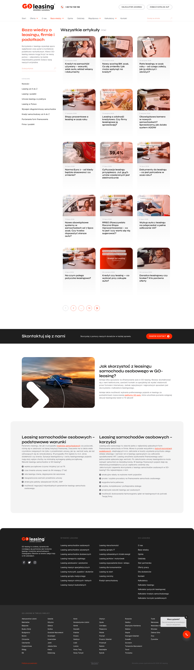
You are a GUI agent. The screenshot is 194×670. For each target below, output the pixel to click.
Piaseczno (103, 629)
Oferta (32, 18)
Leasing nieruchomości (109, 545)
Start (24, 18)
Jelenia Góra (52, 646)
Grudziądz (51, 636)
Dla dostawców (144, 572)
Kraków (76, 632)
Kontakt (123, 18)
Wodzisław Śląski (157, 626)
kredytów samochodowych (68, 446)
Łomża (75, 646)
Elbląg (24, 649)
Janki (50, 643)
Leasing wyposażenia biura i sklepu (114, 563)
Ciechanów (26, 643)
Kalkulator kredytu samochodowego (153, 594)
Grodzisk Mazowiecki (55, 632)
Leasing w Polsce (29, 104)
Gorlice (50, 629)
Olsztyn (102, 619)
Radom (101, 646)
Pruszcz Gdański (105, 639)
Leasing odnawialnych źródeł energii (114, 554)
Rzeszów (128, 619)
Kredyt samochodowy (108, 580)
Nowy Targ (77, 649)
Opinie (70, 18)
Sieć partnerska (144, 563)
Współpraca (93, 18)
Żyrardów (154, 639)
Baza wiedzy (56, 18)
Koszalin (76, 629)
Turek (153, 619)
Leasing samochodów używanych (75, 550)
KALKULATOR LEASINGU (132, 7)
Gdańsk (50, 619)
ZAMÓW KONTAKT (157, 336)
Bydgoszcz (26, 632)
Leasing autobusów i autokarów (74, 563)
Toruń (127, 649)
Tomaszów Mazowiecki (133, 646)
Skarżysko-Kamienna (133, 626)
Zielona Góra (155, 632)
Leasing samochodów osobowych (75, 545)
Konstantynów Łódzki (81, 622)
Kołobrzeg (51, 653)
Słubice (127, 629)
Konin (75, 619)
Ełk (23, 653)
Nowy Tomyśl (78, 653)
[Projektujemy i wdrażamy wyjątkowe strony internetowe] (94, 663)
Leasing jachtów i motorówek (111, 558)
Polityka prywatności (29, 663)
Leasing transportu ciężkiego (73, 558)
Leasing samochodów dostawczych (76, 554)
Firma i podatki (28, 124)
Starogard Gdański (132, 636)
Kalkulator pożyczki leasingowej (151, 589)
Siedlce (127, 622)
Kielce (50, 649)
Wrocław (154, 629)
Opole (101, 622)
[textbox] (28, 68)
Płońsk (101, 632)
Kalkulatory (109, 18)
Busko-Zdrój (26, 629)
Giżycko (51, 622)
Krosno (75, 636)
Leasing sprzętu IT (107, 550)
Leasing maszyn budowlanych (73, 585)
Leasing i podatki (29, 94)
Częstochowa (27, 646)
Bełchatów (25, 622)
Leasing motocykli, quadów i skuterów (77, 572)
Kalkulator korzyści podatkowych (152, 598)
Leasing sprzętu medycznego (73, 576)
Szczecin (128, 643)
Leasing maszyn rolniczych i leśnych (76, 580)
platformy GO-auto (133, 395)
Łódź (75, 643)
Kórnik (75, 626)
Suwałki (128, 639)
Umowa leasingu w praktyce (34, 99)
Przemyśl (102, 643)
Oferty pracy (143, 567)
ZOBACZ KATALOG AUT (159, 7)
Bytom (24, 636)
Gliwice (50, 626)
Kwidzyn (76, 639)
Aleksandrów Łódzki (29, 619)
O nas (44, 18)
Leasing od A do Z (29, 89)
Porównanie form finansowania (35, 119)
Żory (152, 636)
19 (89, 308)
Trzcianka (128, 653)
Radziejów (103, 649)
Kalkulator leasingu (146, 585)
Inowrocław (52, 639)
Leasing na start (106, 572)
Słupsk (127, 632)
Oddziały (80, 18)
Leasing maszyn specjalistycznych (75, 567)
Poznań (102, 636)
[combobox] (39, 68)
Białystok (25, 626)
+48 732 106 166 (72, 7)
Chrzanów (25, 639)
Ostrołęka (102, 626)
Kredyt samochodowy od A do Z (36, 114)
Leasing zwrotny (106, 576)
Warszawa (154, 622)
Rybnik (101, 653)
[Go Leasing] (38, 7)
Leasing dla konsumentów (110, 567)
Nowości (25, 84)
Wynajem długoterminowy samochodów (39, 109)
